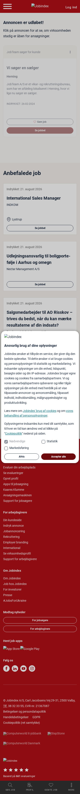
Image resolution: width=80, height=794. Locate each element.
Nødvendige (17, 441)
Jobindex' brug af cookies (39, 411)
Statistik (52, 441)
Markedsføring (19, 448)
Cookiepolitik (13, 433)
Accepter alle (58, 456)
